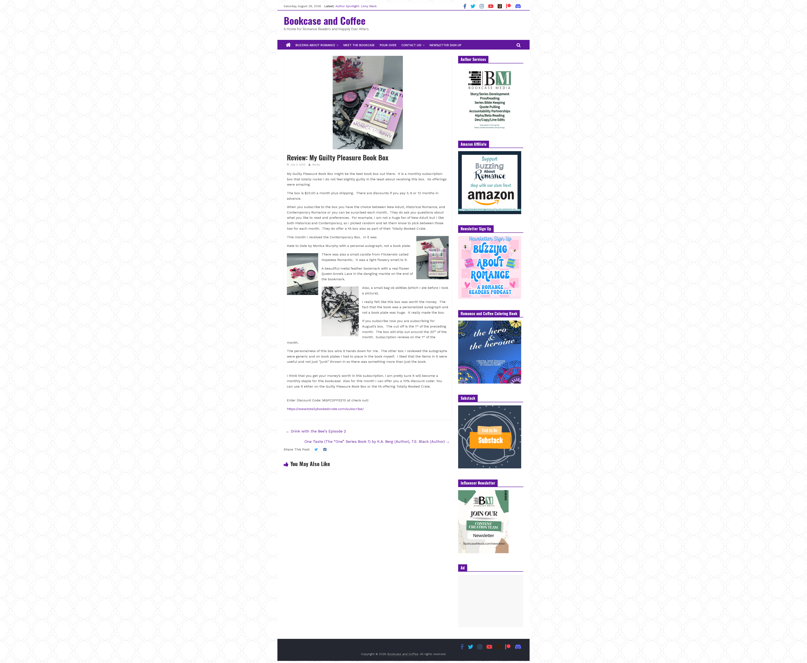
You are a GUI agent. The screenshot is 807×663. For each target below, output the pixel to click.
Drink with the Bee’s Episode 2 (316, 431)
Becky (316, 164)
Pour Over (388, 45)
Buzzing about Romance (315, 45)
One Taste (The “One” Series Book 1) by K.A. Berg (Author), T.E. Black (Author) (377, 441)
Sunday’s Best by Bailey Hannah (358, 6)
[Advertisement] (490, 601)
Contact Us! (411, 45)
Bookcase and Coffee (324, 20)
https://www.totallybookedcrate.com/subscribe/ (325, 409)
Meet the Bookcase (359, 45)
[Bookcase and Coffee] (288, 45)
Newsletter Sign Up (445, 45)
